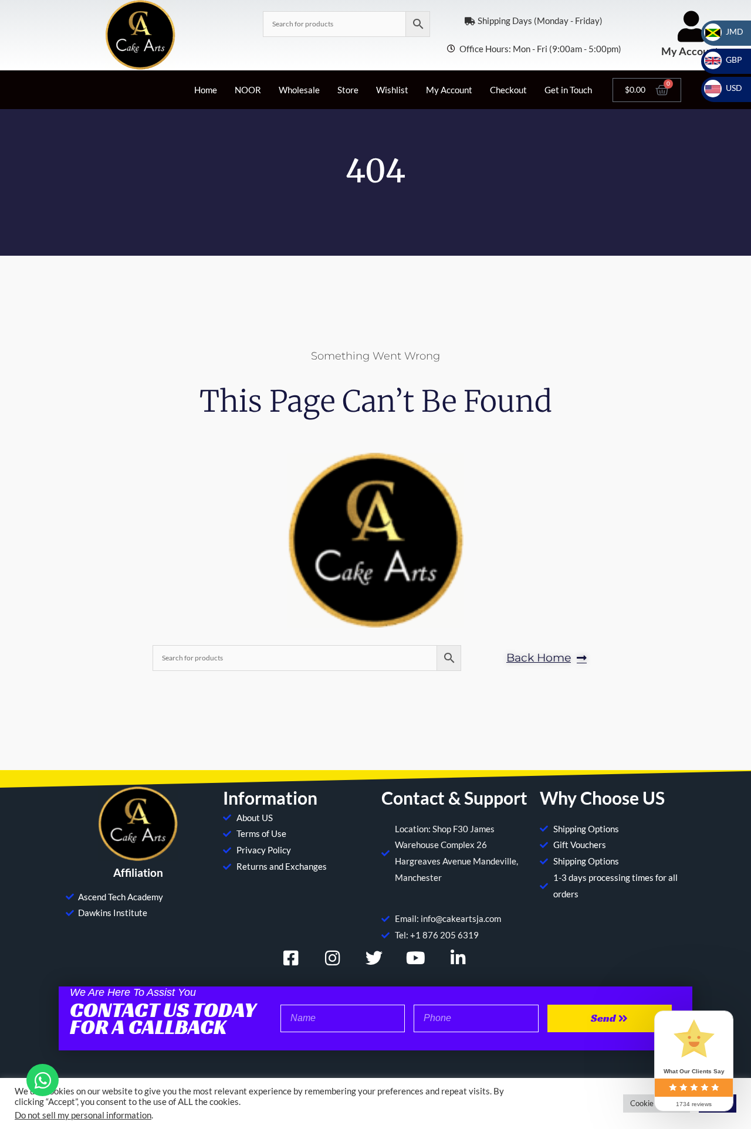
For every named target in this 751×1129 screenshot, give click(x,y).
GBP (727, 60)
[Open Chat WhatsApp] (42, 1080)
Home (205, 89)
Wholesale (299, 89)
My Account (690, 51)
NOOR (248, 89)
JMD (727, 31)
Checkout (508, 89)
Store (347, 89)
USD (727, 88)
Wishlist (392, 89)
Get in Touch (568, 89)
